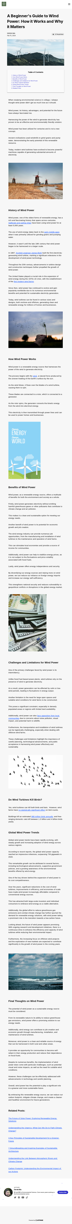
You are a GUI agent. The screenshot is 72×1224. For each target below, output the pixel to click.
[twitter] (15, 1197)
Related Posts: (17, 88)
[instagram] (19, 1197)
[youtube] (23, 1197)
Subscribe (63, 1192)
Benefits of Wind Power (20, 79)
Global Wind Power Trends (21, 84)
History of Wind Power (19, 75)
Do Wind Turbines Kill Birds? (21, 82)
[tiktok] (27, 1197)
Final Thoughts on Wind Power (22, 86)
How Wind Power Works (20, 77)
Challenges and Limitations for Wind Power (25, 81)
